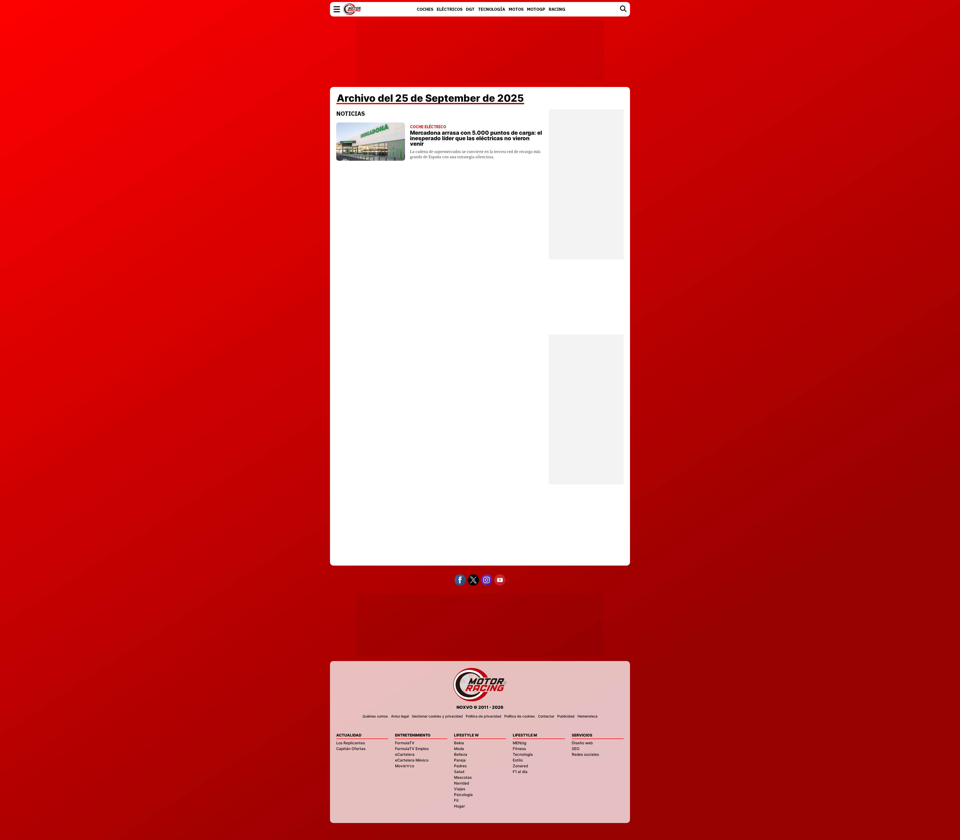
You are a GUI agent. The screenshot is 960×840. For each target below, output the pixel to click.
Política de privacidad (483, 716)
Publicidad (565, 716)
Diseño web (582, 743)
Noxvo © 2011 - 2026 (480, 707)
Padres (460, 766)
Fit (456, 800)
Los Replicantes (350, 743)
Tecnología (523, 754)
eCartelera (404, 754)
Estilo (518, 760)
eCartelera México (411, 760)
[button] (337, 9)
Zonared (520, 766)
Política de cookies (519, 716)
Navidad (461, 783)
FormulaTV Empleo (412, 748)
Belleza (460, 754)
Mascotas (463, 777)
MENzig (519, 743)
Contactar (546, 716)
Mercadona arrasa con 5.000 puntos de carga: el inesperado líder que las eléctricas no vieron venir (476, 138)
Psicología (463, 794)
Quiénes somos (375, 716)
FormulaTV (404, 743)
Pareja (460, 760)
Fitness (519, 748)
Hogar (459, 806)
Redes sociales (585, 754)
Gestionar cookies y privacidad (437, 716)
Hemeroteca (588, 716)
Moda (459, 748)
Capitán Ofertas (351, 748)
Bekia (459, 743)
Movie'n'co (404, 766)
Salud (459, 771)
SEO (576, 748)
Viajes (459, 789)
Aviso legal (400, 716)
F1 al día (520, 771)
